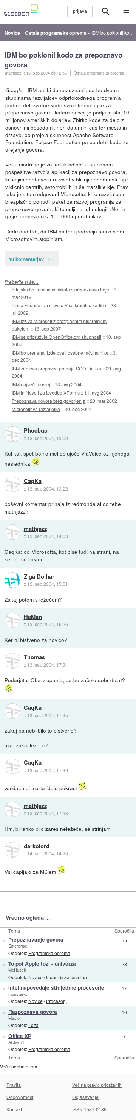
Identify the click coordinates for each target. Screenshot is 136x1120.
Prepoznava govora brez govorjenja (48, 401)
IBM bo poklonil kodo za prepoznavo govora (63, 60)
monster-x (17, 994)
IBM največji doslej (31, 384)
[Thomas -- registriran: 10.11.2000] (12, 661)
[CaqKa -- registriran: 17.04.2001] (12, 484)
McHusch (17, 970)
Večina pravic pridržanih (97, 1085)
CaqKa (33, 481)
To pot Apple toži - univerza (42, 963)
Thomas (34, 657)
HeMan (33, 617)
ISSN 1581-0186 (89, 1109)
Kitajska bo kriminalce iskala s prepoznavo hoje (60, 289)
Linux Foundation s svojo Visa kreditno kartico (59, 305)
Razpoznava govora (32, 1011)
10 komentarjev (26, 258)
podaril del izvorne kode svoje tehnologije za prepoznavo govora (58, 108)
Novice (35, 977)
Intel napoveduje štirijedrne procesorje (56, 987)
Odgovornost (19, 1097)
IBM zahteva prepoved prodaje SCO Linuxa (56, 368)
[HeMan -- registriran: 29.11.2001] (12, 620)
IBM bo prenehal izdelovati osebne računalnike (60, 352)
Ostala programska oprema (99, 73)
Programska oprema (49, 953)
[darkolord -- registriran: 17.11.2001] (12, 850)
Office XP (19, 1035)
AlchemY (16, 1042)
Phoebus (35, 430)
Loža (33, 1025)
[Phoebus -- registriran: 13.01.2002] (12, 434)
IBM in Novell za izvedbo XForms (46, 392)
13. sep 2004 (38, 73)
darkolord (36, 846)
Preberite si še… (22, 282)
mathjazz (35, 529)
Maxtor (14, 1018)
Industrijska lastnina (66, 977)
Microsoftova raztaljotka (36, 409)
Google (14, 90)
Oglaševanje (85, 1097)
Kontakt (14, 1109)
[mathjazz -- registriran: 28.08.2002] (12, 532)
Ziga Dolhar (39, 577)
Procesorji (56, 1001)
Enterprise (17, 946)
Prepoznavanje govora (35, 939)
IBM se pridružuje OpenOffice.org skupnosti (56, 337)
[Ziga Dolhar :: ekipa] (12, 580)
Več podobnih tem (18, 1066)
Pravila (13, 1085)
